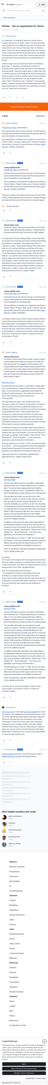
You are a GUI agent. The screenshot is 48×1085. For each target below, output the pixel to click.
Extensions (13, 876)
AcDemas (11, 823)
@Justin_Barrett (8, 754)
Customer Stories (16, 953)
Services (12, 972)
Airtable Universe (16, 991)
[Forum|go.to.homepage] (14, 4)
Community (14, 982)
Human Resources (17, 915)
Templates (13, 987)
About (11, 1001)
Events (12, 938)
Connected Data (16, 891)
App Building (14, 881)
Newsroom (13, 1020)
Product (12, 900)
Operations (13, 910)
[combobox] (24, 10)
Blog (11, 1011)
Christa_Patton (10, 36)
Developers (13, 977)
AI (10, 886)
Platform (13, 862)
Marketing (13, 905)
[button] (2, 5)
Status (12, 1015)
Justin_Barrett (10, 707)
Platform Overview (17, 866)
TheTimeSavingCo (15, 830)
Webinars (13, 958)
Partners (12, 967)
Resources (13, 962)
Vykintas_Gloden (14, 843)
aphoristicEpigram (15, 816)
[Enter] (4, 10)
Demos (12, 948)
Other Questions (9, 18)
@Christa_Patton (10, 127)
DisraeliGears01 (14, 837)
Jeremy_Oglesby (11, 123)
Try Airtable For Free (17, 1025)
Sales (11, 919)
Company (13, 996)
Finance (12, 924)
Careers (12, 1006)
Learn (11, 929)
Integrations (14, 871)
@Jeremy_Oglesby (30, 712)
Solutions (13, 895)
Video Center (14, 943)
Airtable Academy (16, 934)
